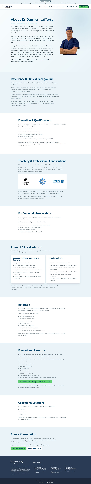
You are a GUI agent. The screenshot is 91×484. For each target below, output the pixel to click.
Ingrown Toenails (46, 6)
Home (40, 6)
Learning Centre (60, 6)
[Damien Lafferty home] (7, 6)
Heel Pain (53, 6)
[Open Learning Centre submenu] (65, 6)
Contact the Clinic (34, 449)
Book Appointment (84, 6)
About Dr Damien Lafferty (72, 6)
